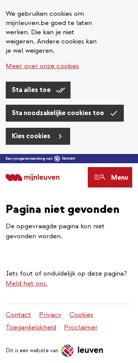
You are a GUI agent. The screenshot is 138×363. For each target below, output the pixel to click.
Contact (18, 314)
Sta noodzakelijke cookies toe (58, 113)
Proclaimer (81, 327)
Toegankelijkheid (31, 327)
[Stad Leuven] (64, 159)
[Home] (32, 177)
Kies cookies (32, 136)
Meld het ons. (27, 283)
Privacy (50, 314)
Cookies (81, 314)
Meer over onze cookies (42, 66)
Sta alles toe (32, 89)
